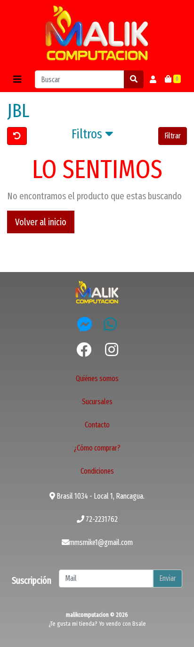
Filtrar (172, 135)
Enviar (167, 578)
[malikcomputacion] (97, 33)
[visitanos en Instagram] (111, 350)
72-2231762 (101, 519)
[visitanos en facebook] (83, 350)
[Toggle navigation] (17, 79)
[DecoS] (97, 291)
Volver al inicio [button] (40, 222)
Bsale (139, 623)
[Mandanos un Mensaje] (85, 324)
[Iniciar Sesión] (153, 79)
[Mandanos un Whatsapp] (110, 324)
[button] (92, 136)
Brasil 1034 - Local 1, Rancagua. (100, 496)
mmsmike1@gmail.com (101, 542)
